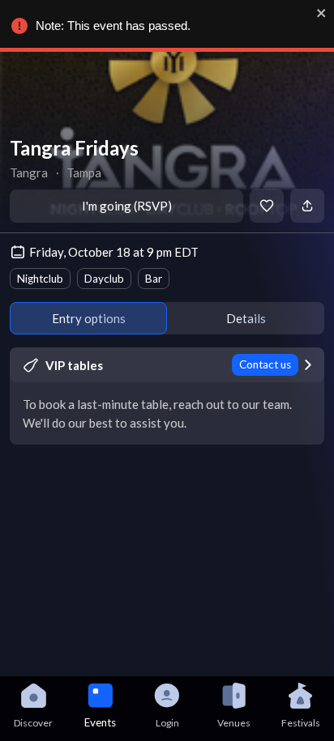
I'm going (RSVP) (127, 205)
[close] (322, 12)
